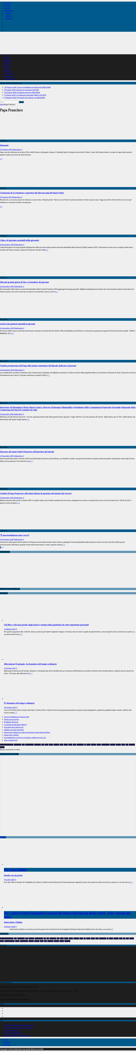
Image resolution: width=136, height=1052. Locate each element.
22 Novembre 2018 (7, 328)
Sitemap (7, 5)
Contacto (7, 1045)
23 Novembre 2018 (7, 286)
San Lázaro (132, 745)
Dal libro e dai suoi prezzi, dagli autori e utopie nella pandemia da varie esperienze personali (46, 624)
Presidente (112, 745)
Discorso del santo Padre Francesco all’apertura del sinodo (27, 451)
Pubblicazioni (9, 10)
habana (66, 745)
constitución (37, 745)
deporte (66, 938)
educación (56, 745)
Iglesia (74, 745)
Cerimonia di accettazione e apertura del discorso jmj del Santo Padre (32, 193)
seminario (56, 941)
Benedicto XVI (17, 745)
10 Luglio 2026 (9, 879)
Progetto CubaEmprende (13, 1033)
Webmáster (16, 149)
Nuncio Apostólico (9, 941)
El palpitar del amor (11, 722)
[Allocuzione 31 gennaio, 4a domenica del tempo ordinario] (20, 659)
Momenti (4, 145)
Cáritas (46, 745)
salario (123, 745)
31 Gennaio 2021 (10, 668)
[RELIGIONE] (16, 317)
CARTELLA (7, 71)
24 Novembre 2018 (7, 244)
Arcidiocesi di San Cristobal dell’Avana (18, 1027)
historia (70, 745)
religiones (118, 745)
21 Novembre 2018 (6, 414)
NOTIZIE (7, 58)
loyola (121, 938)
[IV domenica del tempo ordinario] (20, 698)
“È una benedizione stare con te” (15, 535)
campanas (31, 938)
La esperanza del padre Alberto (15, 724)
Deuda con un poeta (11, 719)
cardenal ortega (29, 745)
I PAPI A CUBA (9, 73)
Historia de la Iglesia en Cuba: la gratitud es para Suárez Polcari (27, 732)
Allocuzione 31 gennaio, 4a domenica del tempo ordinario (30, 664)
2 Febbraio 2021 (9, 629)
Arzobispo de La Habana (6, 745)
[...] (21, 634)
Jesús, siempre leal (10, 740)
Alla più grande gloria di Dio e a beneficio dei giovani (24, 282)
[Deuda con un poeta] (20, 864)
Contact (7, 8)
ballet (15, 938)
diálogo (51, 745)
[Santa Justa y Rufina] (20, 907)
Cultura (3, 837)
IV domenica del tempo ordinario (19, 703)
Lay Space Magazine (11, 1030)
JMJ (85, 745)
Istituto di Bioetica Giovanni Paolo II (17, 1035)
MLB (124, 938)
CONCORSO (8, 76)
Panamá (99, 745)
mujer (127, 938)
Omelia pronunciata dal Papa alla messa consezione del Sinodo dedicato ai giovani (38, 365)
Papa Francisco (105, 745)
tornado (2, 747)
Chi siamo (7, 3)
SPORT (6, 68)
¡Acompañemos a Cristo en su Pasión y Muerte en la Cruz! (25, 737)
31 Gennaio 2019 (6, 197)
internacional (80, 745)
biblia (23, 745)
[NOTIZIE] (16, 185)
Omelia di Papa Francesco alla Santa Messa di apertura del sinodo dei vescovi (35, 493)
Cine (45, 938)
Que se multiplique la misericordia (16, 717)
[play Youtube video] (68, 795)
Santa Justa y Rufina (11, 735)
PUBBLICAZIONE (10, 79)
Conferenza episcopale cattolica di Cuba (19, 1025)
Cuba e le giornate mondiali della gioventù (19, 240)
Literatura (93, 745)
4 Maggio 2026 (9, 926)
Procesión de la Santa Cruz (13, 727)
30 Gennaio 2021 (10, 707)
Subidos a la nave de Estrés (14, 730)
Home (6, 1039)
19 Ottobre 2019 (6, 149)
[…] (1, 159)
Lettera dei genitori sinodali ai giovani (17, 324)
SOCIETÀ (7, 63)
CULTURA (7, 66)
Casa (5, 55)
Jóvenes (88, 745)
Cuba (42, 745)
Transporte (67, 941)
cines (47, 938)
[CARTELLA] (16, 138)
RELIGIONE (7, 60)
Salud (126, 745)
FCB (85, 938)
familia (61, 745)
